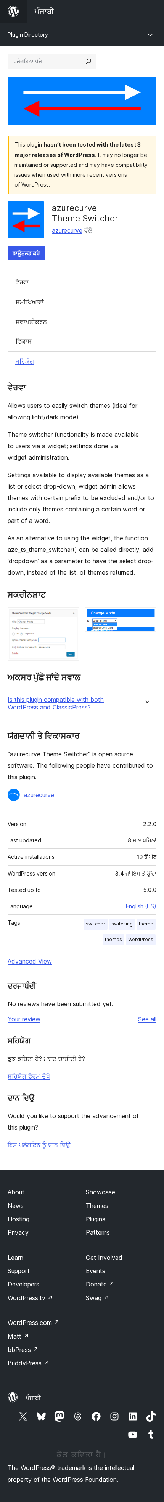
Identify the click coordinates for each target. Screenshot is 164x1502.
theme (146, 924)
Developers (23, 1284)
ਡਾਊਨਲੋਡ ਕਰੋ (26, 253)
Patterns (98, 1232)
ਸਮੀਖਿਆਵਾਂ (30, 302)
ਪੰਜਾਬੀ (33, 1397)
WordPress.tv (30, 1298)
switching (122, 924)
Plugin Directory (28, 34)
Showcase (100, 1192)
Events (95, 1271)
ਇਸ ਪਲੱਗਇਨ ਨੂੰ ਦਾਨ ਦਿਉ (39, 1145)
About (16, 1192)
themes (113, 939)
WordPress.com (33, 1322)
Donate (100, 1284)
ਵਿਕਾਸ (24, 341)
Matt (18, 1336)
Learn (15, 1257)
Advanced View (30, 961)
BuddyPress (28, 1363)
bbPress (23, 1349)
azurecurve (67, 230)
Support (19, 1271)
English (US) (141, 906)
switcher (95, 924)
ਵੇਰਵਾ (22, 282)
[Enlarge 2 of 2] (146, 618)
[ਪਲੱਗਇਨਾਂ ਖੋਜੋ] (88, 61)
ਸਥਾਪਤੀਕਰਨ (31, 322)
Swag (97, 1298)
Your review (24, 1019)
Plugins (95, 1219)
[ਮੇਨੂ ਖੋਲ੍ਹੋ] (152, 11)
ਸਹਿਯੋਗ (24, 361)
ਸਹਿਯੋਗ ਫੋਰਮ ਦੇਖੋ (29, 1076)
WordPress (140, 939)
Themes (97, 1206)
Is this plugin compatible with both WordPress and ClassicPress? (56, 703)
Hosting (18, 1219)
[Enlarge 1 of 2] (68, 618)
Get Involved (104, 1257)
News (16, 1206)
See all (147, 1019)
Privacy (18, 1232)
